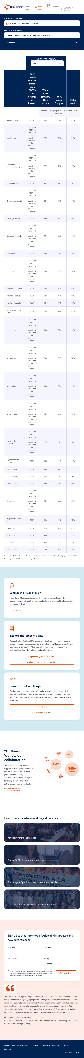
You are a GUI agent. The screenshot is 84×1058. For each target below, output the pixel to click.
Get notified (66, 973)
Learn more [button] (16, 610)
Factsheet (54, 6)
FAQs (66, 1045)
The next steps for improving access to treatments (33, 904)
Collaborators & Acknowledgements (16, 1045)
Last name (47, 947)
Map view (27, 8)
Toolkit (36, 1045)
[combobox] (60, 963)
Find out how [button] (42, 707)
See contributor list (12, 788)
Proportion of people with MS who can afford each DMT (28, 35)
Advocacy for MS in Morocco (22, 837)
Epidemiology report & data (41, 656)
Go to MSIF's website (69, 9)
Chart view (39, 8)
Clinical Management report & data (41, 662)
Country (46, 959)
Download (11, 42)
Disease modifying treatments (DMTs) (25, 23)
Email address (12, 959)
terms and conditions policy (24, 975)
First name (11, 947)
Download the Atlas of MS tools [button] (42, 712)
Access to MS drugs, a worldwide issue (27, 859)
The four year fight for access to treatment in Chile (32, 882)
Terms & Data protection (51, 1045)
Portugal (36, 63)
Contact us (8, 1049)
